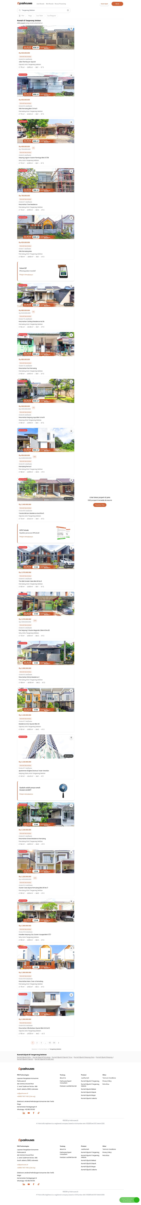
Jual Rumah (40, 4)
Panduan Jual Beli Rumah (68, 1086)
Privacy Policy (107, 1081)
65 (50, 1043)
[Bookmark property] (71, 28)
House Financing (60, 4)
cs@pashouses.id (22, 1093)
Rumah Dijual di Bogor (88, 1095)
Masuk (117, 4)
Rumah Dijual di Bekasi (88, 1089)
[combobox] (44, 10)
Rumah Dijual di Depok (88, 1092)
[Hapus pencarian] (68, 10)
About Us (63, 1078)
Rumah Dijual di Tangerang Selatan (90, 1085)
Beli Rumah (50, 4)
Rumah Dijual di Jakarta (89, 1098)
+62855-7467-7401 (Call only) (26, 1096)
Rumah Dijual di (24, 1057)
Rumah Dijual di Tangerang (90, 1081)
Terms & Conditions (109, 1078)
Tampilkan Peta (99, 505)
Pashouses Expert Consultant (65, 1082)
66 (54, 1043)
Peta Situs (106, 1084)
